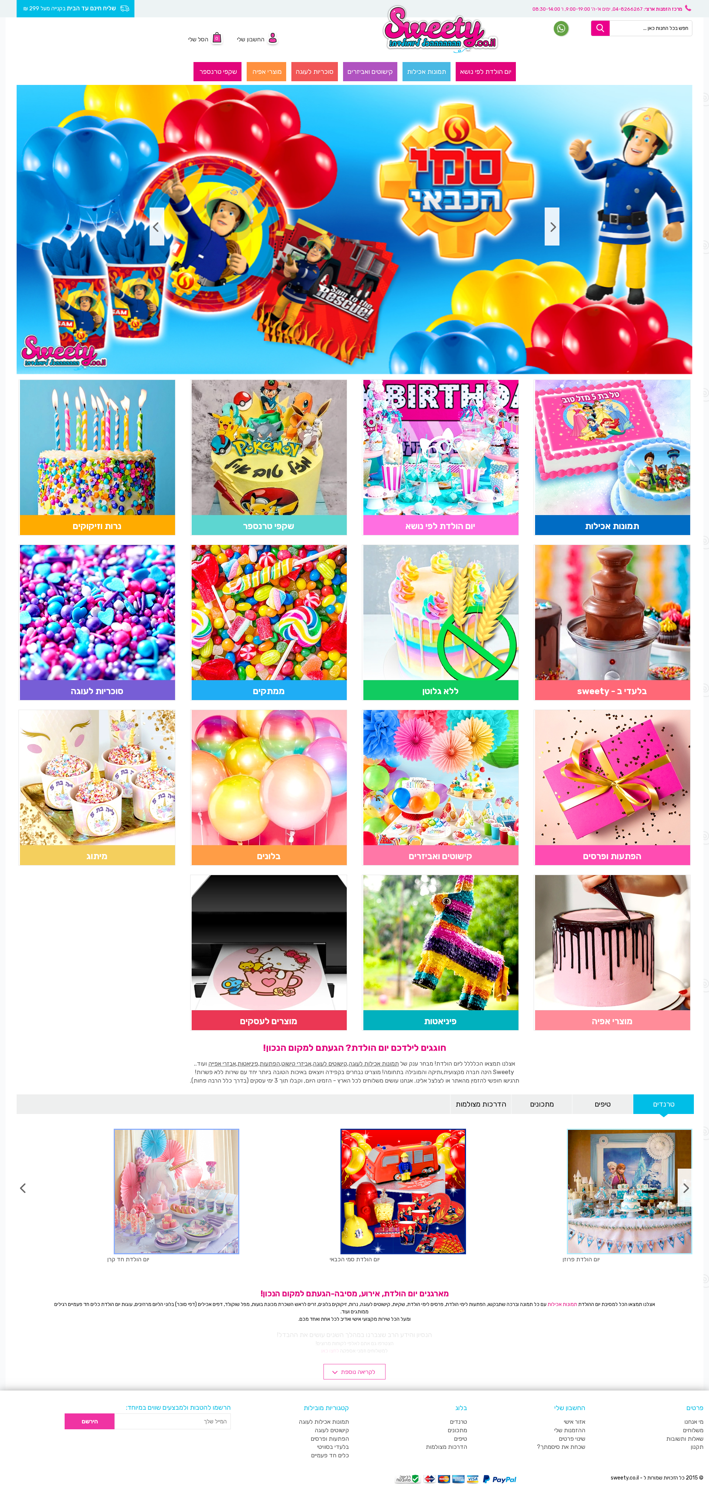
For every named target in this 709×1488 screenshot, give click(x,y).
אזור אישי (574, 1421)
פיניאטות (247, 1063)
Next (157, 227)
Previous (552, 227)
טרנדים (664, 1104)
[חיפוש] (600, 28)
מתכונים (542, 1104)
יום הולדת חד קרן (128, 1259)
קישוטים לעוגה (330, 1063)
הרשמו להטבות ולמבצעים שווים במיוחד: (178, 1407)
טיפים (603, 1104)
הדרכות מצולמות (481, 1104)
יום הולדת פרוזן (581, 1259)
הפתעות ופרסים (330, 1438)
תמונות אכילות (562, 1304)
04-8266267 (628, 9)
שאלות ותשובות (684, 1438)
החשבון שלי (250, 39)
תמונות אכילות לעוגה (374, 1063)
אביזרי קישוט (296, 1063)
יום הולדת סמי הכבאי (355, 1259)
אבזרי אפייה (222, 1063)
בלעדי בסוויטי (333, 1446)
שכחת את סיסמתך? (561, 1446)
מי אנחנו (693, 1421)
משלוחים (693, 1430)
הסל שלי (198, 39)
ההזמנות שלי (569, 1430)
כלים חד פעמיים (330, 1455)
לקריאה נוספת (358, 1371)
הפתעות (270, 1063)
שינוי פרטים (572, 1438)
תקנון (697, 1446)
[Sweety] (440, 28)
